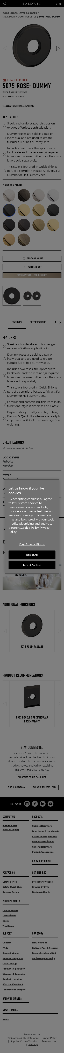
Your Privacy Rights (32, 544)
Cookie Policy (30, 527)
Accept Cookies (32, 565)
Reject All (32, 554)
